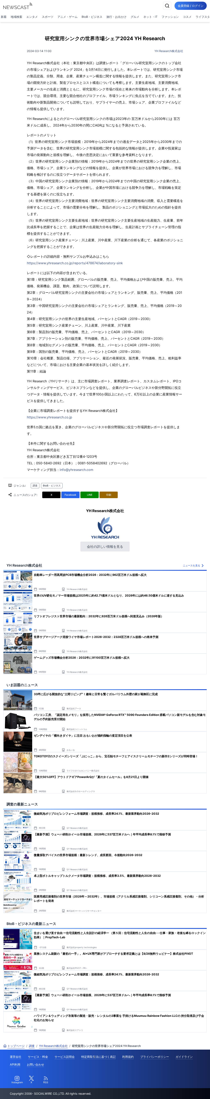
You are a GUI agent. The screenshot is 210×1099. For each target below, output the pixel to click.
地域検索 (16, 16)
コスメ (187, 16)
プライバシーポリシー (154, 1056)
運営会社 (15, 1056)
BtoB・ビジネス (92, 16)
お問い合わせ (35, 1064)
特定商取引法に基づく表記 (98, 1056)
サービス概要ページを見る (179, 1090)
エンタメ (32, 16)
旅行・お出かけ (116, 16)
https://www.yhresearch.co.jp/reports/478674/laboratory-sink (75, 263)
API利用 (15, 1064)
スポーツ (47, 16)
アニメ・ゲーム (67, 16)
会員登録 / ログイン (190, 5)
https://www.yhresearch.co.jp (49, 417)
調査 (35, 485)
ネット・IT (150, 16)
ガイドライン (184, 1056)
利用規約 (128, 1056)
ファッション (170, 16)
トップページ (16, 1046)
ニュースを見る (191, 565)
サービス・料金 (38, 1056)
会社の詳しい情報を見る (105, 546)
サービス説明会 (65, 1056)
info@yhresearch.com (76, 470)
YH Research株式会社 (168, 51)
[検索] (167, 6)
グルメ (135, 16)
